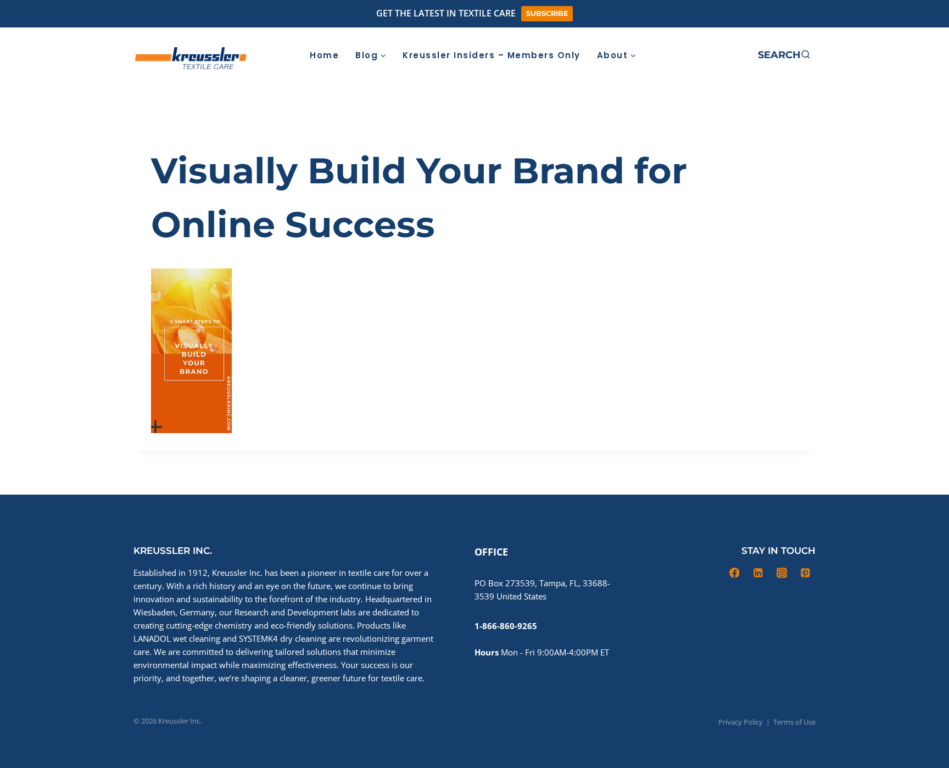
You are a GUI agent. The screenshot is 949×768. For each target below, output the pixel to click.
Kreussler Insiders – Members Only (491, 55)
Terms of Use (794, 722)
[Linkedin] (691, 54)
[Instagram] (714, 54)
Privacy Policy (740, 722)
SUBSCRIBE (547, 13)
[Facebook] (668, 54)
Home (324, 55)
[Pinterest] (737, 54)
